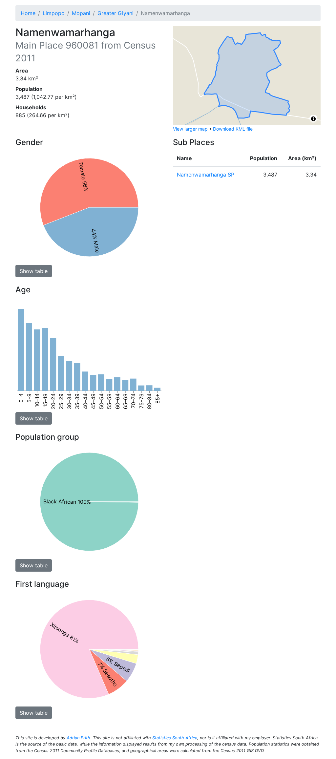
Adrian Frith (78, 737)
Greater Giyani (115, 13)
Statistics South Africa (174, 737)
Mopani (81, 13)
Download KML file (233, 129)
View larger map (190, 129)
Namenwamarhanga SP (205, 174)
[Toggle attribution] (313, 119)
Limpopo (54, 13)
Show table (34, 271)
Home (28, 13)
